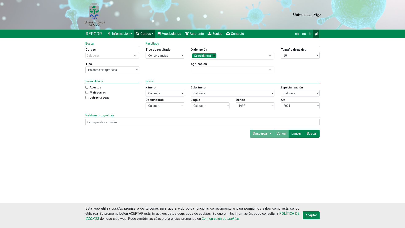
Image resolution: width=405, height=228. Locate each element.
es (304, 34)
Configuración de (220, 219)
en (297, 34)
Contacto (237, 34)
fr (310, 34)
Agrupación (199, 64)
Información (120, 34)
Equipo (217, 34)
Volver (281, 134)
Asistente (196, 34)
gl (316, 34)
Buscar (312, 134)
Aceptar (311, 215)
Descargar (261, 134)
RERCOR (94, 33)
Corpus (145, 34)
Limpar (296, 134)
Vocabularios (171, 34)
